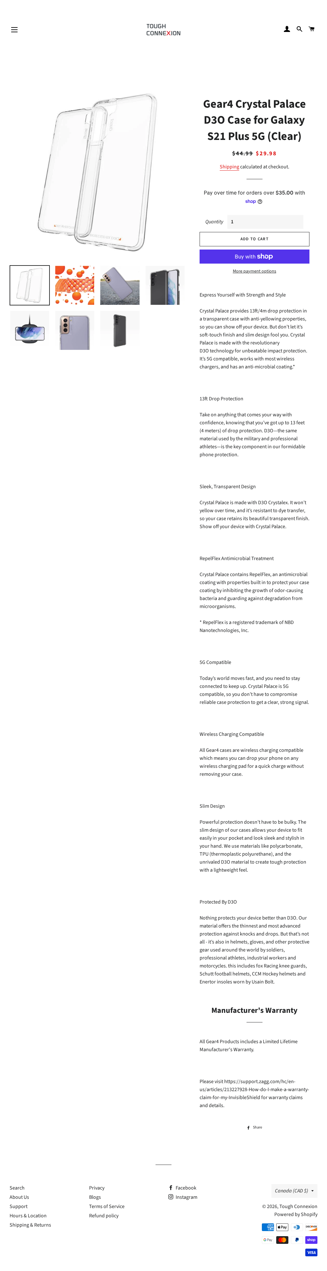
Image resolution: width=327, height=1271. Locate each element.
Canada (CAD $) (291, 1190)
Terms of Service (107, 1206)
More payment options (254, 271)
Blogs (95, 1197)
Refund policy (103, 1215)
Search (17, 1187)
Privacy (96, 1187)
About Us (19, 1197)
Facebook (185, 1187)
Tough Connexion (298, 1206)
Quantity (214, 221)
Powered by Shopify (295, 1214)
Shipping (229, 166)
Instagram (186, 1197)
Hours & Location (28, 1215)
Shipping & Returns (30, 1225)
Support (18, 1206)
